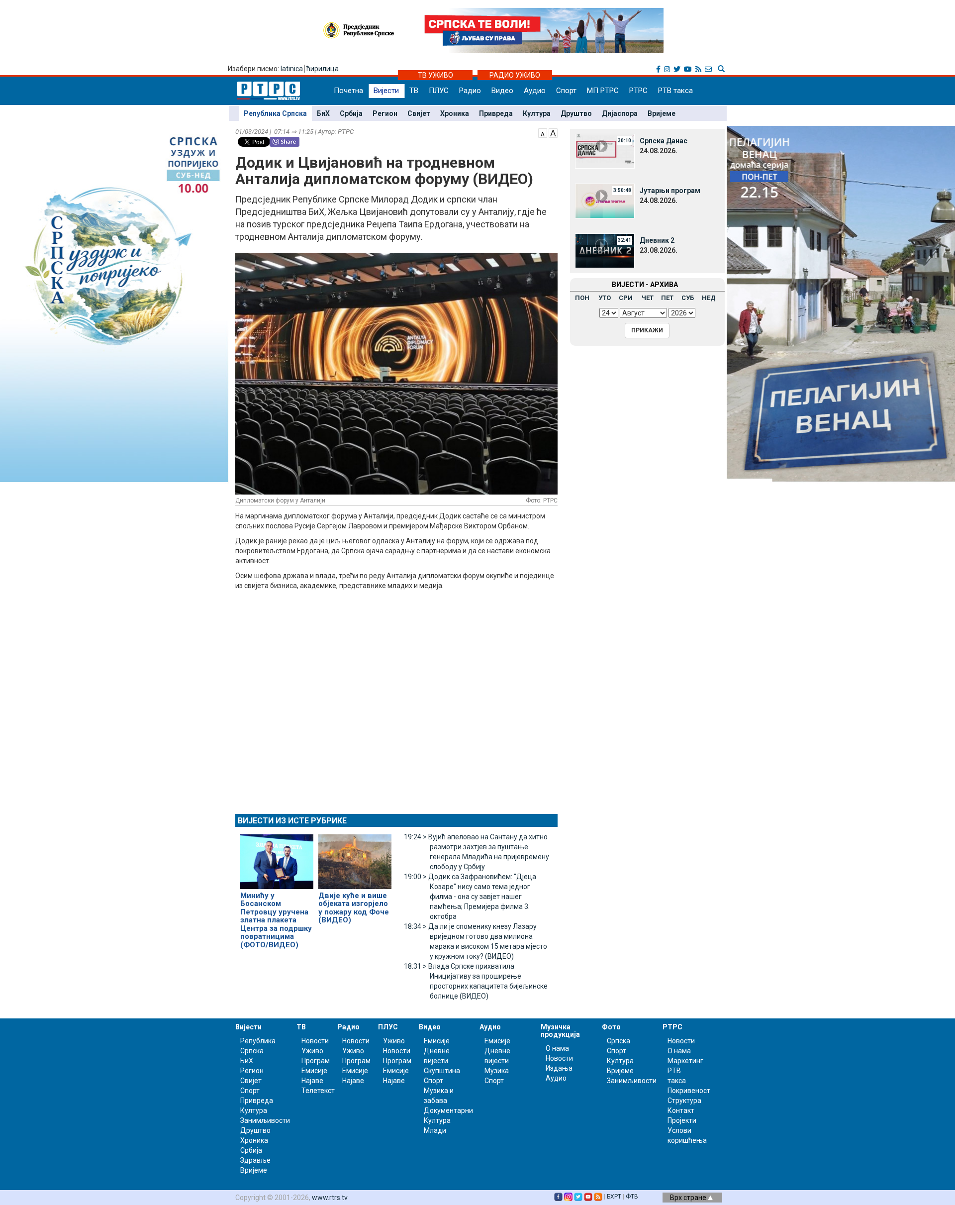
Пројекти (682, 1120)
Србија (351, 113)
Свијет (418, 113)
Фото (611, 1027)
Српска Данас (663, 141)
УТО (604, 297)
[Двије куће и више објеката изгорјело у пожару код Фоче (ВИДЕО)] (354, 857)
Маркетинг (685, 1061)
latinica (292, 69)
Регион (385, 113)
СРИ (626, 297)
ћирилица (322, 69)
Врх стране (689, 1198)
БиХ (323, 113)
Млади (435, 1130)
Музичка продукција (560, 1030)
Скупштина (442, 1071)
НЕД (709, 297)
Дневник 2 (657, 240)
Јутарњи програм (670, 191)
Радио (470, 90)
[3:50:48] (605, 200)
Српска (618, 1041)
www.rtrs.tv (330, 1198)
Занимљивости (265, 1120)
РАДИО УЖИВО (514, 75)
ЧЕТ (648, 297)
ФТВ (632, 1196)
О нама (557, 1048)
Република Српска (275, 113)
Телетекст (318, 1091)
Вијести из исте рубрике (292, 820)
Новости (315, 1041)
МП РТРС (603, 90)
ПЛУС (439, 90)
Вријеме (661, 113)
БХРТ (614, 1196)
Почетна (348, 90)
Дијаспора (620, 113)
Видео (502, 90)
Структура (684, 1101)
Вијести (386, 90)
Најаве (312, 1081)
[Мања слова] (542, 132)
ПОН (582, 297)
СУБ (687, 297)
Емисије (314, 1071)
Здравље (255, 1160)
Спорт (566, 90)
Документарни (448, 1110)
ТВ (413, 90)
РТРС (638, 90)
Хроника (454, 113)
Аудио (535, 90)
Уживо (312, 1051)
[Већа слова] (553, 132)
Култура (537, 113)
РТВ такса (675, 90)
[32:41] (605, 250)
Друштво (576, 113)
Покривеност (689, 1091)
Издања (559, 1068)
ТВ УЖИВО (435, 75)
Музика (496, 1071)
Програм (315, 1061)
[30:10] (605, 151)
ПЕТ (667, 297)
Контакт (681, 1110)
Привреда (496, 113)
